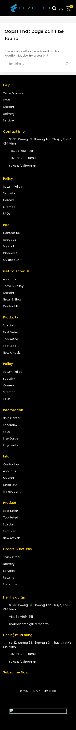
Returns (8, 577)
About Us (9, 279)
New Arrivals (11, 353)
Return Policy (12, 187)
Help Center (11, 418)
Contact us (11, 233)
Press (7, 100)
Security (9, 193)
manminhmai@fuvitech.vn (29, 624)
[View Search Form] (54, 8)
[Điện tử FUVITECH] (30, 8)
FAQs (6, 213)
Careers (9, 107)
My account (12, 260)
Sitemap (9, 207)
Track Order (11, 557)
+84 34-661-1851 (21, 151)
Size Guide (10, 438)
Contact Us (11, 306)
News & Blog (12, 299)
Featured (9, 346)
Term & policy (13, 93)
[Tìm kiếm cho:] (38, 64)
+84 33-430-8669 (22, 158)
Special (8, 325)
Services (9, 571)
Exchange (10, 584)
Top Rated (10, 339)
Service (8, 120)
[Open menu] (5, 8)
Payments (10, 445)
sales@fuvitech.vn (22, 166)
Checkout (10, 253)
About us (9, 240)
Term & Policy (13, 286)
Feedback (10, 425)
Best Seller (10, 332)
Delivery (9, 114)
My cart (8, 246)
